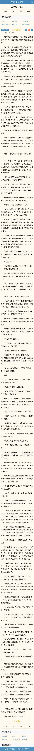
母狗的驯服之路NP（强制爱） (10, 25)
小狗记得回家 (26, 25)
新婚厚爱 (24, 739)
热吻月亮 (4, 739)
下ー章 (29, 11)
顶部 (27, 749)
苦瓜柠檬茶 (15, 25)
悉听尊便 (24, 736)
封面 (21, 11)
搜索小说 (20, 749)
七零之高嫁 (25, 21)
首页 (6, 749)
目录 (13, 11)
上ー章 (6, 11)
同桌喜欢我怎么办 (17, 739)
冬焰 (3, 21)
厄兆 (13, 736)
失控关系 (14, 21)
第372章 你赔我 (17, 2)
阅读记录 (12, 749)
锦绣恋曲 (4, 736)
